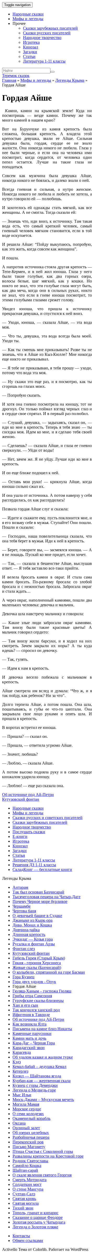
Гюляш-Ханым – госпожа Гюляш (42, 991)
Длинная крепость (29, 934)
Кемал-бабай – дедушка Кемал (39, 1066)
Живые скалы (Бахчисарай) (37, 967)
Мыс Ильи (22, 1095)
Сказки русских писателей (46, 33)
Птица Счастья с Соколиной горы (43, 1151)
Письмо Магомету (29, 1146)
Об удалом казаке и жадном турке (43, 1057)
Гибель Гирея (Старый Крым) (39, 958)
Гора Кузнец (23, 977)
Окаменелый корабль (31, 1118)
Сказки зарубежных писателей (50, 28)
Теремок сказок (16, 75)
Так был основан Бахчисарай (38, 892)
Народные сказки (28, 14)
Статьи (29, 56)
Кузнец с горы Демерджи (35, 1085)
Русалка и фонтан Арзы (34, 944)
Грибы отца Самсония (32, 996)
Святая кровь (24, 1198)
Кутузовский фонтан (20, 799)
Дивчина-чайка (26, 930)
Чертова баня (24, 911)
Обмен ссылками (28, 1240)
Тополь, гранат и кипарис (35, 1213)
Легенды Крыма (69, 80)
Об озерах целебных (31, 1132)
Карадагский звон (29, 1047)
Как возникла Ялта (29, 1024)
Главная (9, 80)
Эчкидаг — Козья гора (33, 939)
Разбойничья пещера (31, 1137)
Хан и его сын (25, 1005)
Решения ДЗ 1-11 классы (34, 865)
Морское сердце (27, 1109)
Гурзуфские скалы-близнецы (38, 1000)
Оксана (19, 1123)
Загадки (30, 52)
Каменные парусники (32, 1033)
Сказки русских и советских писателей (48, 817)
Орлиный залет (26, 1128)
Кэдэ (17, 1062)
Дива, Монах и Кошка (32, 925)
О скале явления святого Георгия (42, 1175)
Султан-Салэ (24, 1194)
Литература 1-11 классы (44, 61)
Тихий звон (23, 1208)
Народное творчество (42, 37)
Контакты (21, 1236)
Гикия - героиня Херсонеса (37, 963)
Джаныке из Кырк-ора (32, 920)
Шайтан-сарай (25, 1170)
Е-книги (20, 836)
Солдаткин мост (27, 1184)
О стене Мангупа (28, 1189)
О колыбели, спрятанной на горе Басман (49, 972)
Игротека (31, 42)
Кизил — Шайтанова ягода (37, 1076)
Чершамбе (22, 906)
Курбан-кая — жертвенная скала (41, 1080)
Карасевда (22, 1052)
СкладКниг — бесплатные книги (42, 869)
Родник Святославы (30, 1161)
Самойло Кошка (27, 1165)
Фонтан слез (24, 948)
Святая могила (26, 1203)
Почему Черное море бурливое (40, 901)
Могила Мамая (26, 1104)
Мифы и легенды (28, 19)
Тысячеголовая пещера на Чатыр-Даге (46, 897)
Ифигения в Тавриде (31, 1014)
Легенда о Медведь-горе (34, 1090)
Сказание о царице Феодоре (38, 1217)
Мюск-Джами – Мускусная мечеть (43, 1099)
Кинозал (30, 47)
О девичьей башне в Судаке (37, 915)
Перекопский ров (28, 1142)
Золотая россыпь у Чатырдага (39, 1222)
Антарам (20, 887)
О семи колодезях (28, 1113)
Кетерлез (20, 1071)
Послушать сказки (29, 832)
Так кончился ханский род (36, 1010)
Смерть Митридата (29, 1179)
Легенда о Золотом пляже (35, 1227)
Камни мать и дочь (29, 1038)
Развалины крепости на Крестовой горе (48, 1156)
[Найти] (52, 72)
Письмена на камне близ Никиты (42, 1029)
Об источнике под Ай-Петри (28, 794)
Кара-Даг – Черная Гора (34, 1043)
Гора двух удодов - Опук (34, 981)
